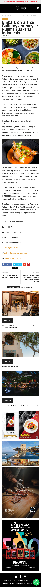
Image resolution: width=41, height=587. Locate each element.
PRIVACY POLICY (32, 584)
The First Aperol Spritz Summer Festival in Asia (10, 276)
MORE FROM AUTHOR (27, 287)
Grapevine (5, 18)
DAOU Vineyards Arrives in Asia (10, 366)
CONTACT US (20, 584)
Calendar (7, 400)
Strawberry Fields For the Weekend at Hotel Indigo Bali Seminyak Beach (20, 405)
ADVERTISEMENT (8, 584)
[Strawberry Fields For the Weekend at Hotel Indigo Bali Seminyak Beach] (20, 383)
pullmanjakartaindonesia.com (15, 253)
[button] (38, 8)
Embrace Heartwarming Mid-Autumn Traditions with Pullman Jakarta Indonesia (31, 278)
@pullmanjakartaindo (13, 258)
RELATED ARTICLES (13, 287)
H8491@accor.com (11, 247)
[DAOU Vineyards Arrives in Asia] (20, 344)
